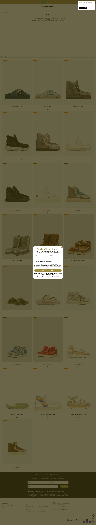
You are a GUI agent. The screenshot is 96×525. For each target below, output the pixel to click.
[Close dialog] (62, 247)
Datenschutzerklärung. (51, 267)
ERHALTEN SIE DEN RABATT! (48, 270)
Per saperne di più (83, 7)
